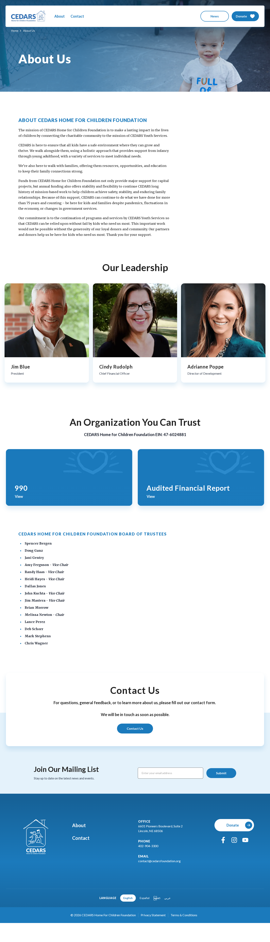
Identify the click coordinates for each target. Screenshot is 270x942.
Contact (77, 16)
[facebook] (223, 840)
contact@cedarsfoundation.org (159, 861)
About (59, 16)
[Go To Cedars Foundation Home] (35, 836)
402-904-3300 (148, 846)
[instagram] (234, 840)
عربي (167, 898)
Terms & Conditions (184, 915)
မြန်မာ (156, 898)
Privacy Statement (153, 915)
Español (144, 898)
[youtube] (245, 840)
